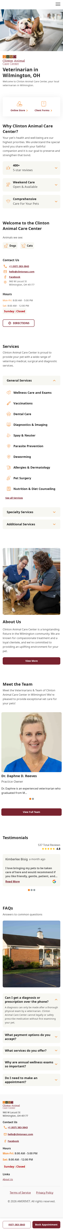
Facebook (13, 1141)
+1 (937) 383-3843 (18, 1127)
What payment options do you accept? (27, 1037)
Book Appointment (46, 1224)
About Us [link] (8, 1179)
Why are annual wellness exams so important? (29, 1064)
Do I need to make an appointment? (21, 1080)
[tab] (30, 799)
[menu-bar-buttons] (58, 5)
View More (31, 660)
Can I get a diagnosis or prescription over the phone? (27, 1000)
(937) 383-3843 (16, 1224)
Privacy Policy (44, 1192)
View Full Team (31, 812)
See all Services (14, 497)
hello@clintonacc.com (20, 1134)
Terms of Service (20, 1192)
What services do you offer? (26, 1050)
